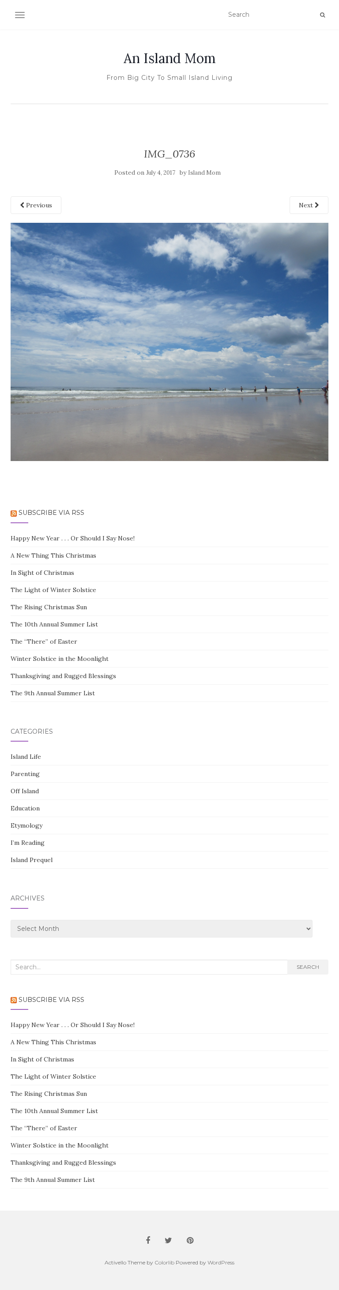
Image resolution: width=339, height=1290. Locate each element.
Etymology (26, 825)
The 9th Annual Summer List (53, 693)
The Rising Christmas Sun (49, 607)
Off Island (25, 791)
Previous (38, 205)
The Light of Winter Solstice (53, 590)
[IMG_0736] (169, 341)
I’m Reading (28, 843)
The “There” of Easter (44, 641)
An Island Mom (170, 58)
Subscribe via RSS (51, 513)
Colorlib (164, 1262)
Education (25, 808)
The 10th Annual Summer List (54, 624)
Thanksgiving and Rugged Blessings (63, 676)
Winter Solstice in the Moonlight (60, 659)
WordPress (220, 1262)
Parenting (25, 774)
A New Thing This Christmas (53, 555)
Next (307, 205)
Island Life (26, 757)
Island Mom (204, 172)
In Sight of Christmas (42, 573)
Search (308, 967)
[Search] (322, 15)
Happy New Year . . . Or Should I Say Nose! (73, 538)
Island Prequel (32, 860)
